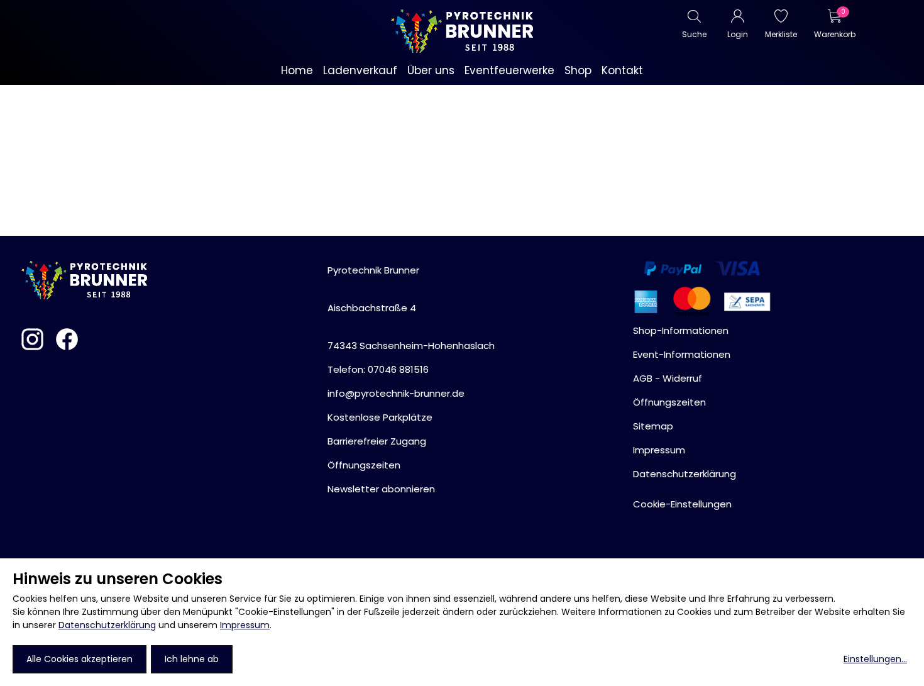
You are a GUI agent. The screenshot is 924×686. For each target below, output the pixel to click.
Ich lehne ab (192, 659)
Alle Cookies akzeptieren (79, 659)
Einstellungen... (875, 659)
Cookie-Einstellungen (682, 504)
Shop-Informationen (681, 330)
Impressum (245, 625)
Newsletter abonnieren (381, 488)
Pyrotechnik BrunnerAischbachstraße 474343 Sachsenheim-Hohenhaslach (411, 307)
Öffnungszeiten (363, 465)
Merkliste (781, 34)
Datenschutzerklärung (107, 625)
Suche (694, 34)
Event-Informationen (681, 354)
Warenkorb (834, 34)
